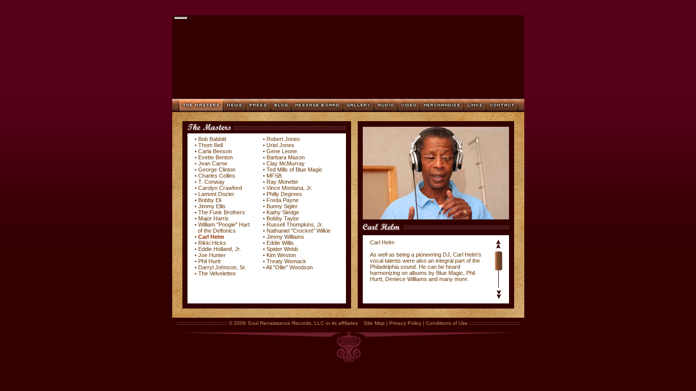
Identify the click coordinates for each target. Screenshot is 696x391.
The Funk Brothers (221, 212)
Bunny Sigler (282, 206)
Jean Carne (212, 163)
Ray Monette (282, 182)
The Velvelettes (217, 273)
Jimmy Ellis (212, 206)
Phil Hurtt (209, 261)
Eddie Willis (280, 243)
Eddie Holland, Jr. (219, 249)
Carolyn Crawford (220, 188)
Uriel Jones (280, 145)
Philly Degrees (284, 194)
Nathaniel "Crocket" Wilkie (298, 231)
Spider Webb (282, 249)
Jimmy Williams (285, 237)
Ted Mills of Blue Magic (294, 169)
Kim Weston (281, 255)
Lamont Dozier (216, 194)
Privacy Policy (405, 323)
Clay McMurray (285, 163)
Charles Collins (216, 176)
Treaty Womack (286, 261)
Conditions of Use (447, 323)
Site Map (374, 323)
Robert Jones (283, 139)
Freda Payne (282, 200)
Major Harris (213, 218)
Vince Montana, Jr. (289, 188)
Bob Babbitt (212, 139)
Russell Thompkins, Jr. (294, 224)
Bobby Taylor (282, 218)
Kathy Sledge (282, 212)
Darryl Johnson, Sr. (222, 267)
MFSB (274, 176)
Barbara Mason (285, 157)
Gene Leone (281, 151)
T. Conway (211, 182)
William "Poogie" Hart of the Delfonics (222, 227)
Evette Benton (215, 157)
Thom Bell (210, 145)
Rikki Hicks (212, 243)
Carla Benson (215, 151)
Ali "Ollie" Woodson (289, 267)
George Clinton (216, 169)
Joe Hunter (212, 255)
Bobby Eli (209, 200)
